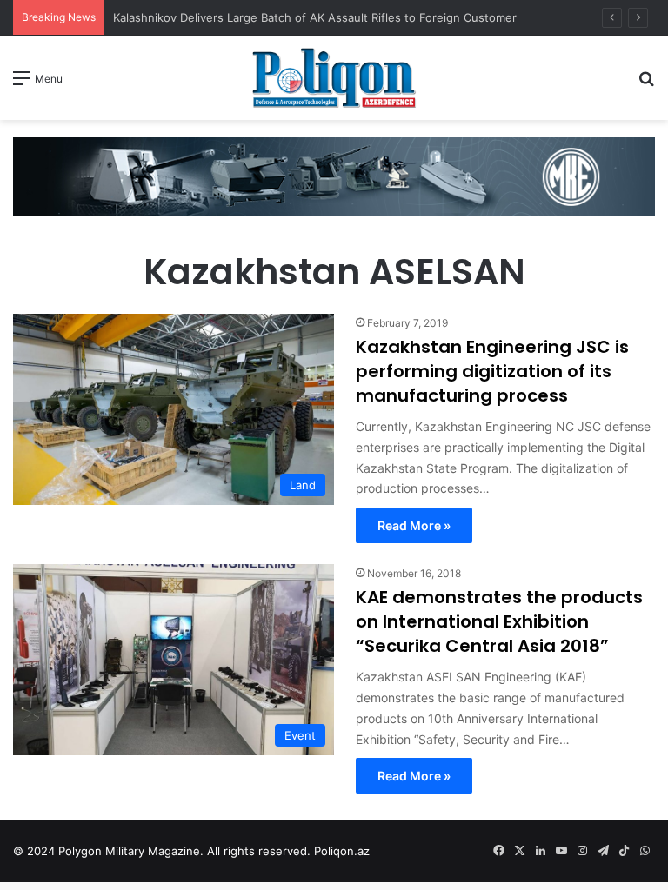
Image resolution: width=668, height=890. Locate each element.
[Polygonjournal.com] (334, 78)
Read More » (414, 525)
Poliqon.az (342, 851)
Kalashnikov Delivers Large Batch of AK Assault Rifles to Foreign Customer (315, 17)
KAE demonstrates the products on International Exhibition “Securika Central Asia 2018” (499, 621)
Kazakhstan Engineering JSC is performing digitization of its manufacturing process (492, 371)
